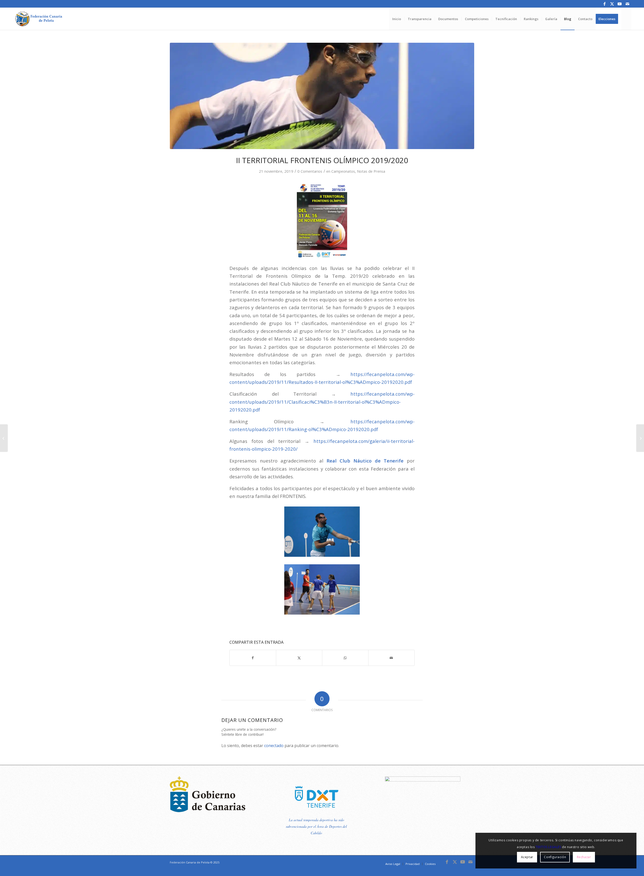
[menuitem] (396, 19)
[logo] (38, 19)
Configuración (555, 857)
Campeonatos (343, 171)
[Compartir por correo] (392, 658)
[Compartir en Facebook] (253, 658)
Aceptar (527, 857)
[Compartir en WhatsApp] (345, 658)
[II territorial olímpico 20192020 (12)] (322, 96)
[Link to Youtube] (619, 4)
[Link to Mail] (627, 4)
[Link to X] (612, 4)
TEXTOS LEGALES (548, 847)
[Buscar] (626, 19)
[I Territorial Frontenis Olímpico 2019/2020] (4, 438)
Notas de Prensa (371, 171)
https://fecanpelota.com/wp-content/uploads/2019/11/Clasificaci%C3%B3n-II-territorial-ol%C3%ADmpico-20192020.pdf (322, 402)
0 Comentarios (309, 171)
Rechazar (584, 857)
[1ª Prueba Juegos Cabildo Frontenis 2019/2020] (640, 438)
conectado (274, 745)
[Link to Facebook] (604, 4)
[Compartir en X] (299, 658)
